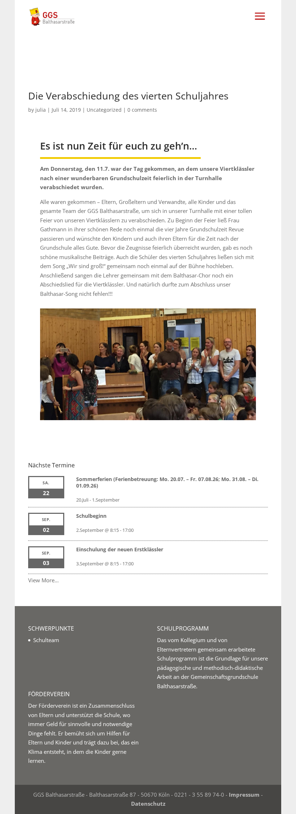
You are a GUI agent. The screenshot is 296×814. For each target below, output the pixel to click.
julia (40, 109)
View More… (43, 580)
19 (200, 405)
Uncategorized (104, 109)
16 (181, 405)
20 (206, 405)
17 (188, 405)
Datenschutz (148, 803)
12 (157, 405)
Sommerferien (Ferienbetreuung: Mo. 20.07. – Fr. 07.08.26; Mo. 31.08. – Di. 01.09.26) (167, 482)
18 (194, 405)
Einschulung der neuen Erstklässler (119, 549)
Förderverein (55, 705)
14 (169, 405)
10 (145, 405)
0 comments (142, 109)
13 (163, 405)
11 (151, 405)
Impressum (244, 794)
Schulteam (46, 640)
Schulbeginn (91, 515)
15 (175, 405)
